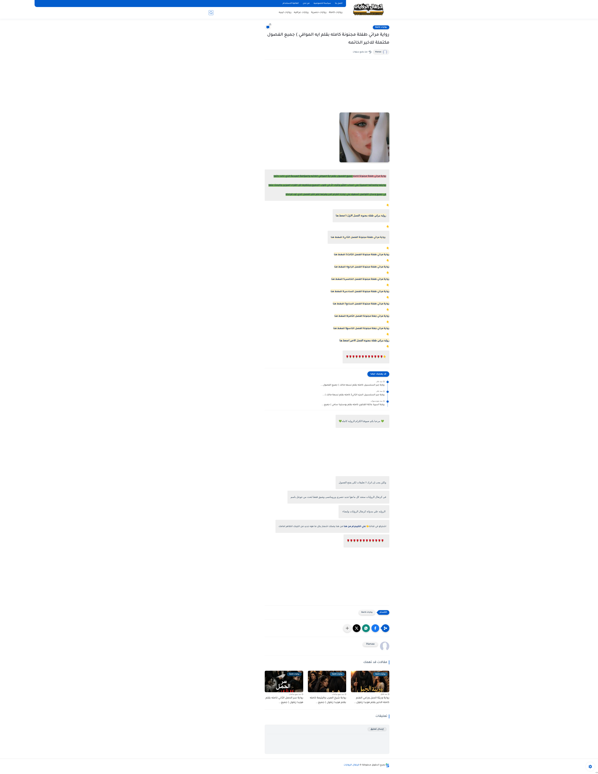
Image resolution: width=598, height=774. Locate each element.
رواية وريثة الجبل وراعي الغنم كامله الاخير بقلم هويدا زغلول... (371, 700)
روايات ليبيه (285, 12)
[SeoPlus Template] (387, 765)
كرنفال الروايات (351, 765)
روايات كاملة (336, 12)
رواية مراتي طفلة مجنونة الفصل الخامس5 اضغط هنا (360, 279)
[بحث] (211, 12)
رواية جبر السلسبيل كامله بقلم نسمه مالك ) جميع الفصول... (353, 385)
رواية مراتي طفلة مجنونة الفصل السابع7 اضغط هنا (361, 304)
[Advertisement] (327, 89)
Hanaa (378, 52)
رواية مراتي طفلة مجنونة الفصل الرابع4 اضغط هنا (361, 267)
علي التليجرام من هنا (355, 526)
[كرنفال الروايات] (368, 9)
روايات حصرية (319, 12)
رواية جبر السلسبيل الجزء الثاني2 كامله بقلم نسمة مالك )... (354, 395)
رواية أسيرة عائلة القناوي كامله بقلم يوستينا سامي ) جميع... (353, 405)
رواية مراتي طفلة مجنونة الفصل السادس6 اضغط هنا (360, 292)
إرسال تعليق (377, 729)
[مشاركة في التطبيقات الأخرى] (347, 628)
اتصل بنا (338, 3)
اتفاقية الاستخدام (291, 3)
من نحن (306, 3)
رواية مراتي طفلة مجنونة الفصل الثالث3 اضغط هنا (361, 255)
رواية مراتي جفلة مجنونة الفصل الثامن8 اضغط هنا (361, 316)
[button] (375, 628)
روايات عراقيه (301, 12)
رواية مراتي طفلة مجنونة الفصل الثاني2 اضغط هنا (358, 237)
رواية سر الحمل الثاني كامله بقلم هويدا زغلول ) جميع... (284, 700)
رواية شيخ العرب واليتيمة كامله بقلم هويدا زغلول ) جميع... (328, 700)
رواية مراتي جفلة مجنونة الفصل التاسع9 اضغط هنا (361, 328)
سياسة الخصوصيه (322, 3)
